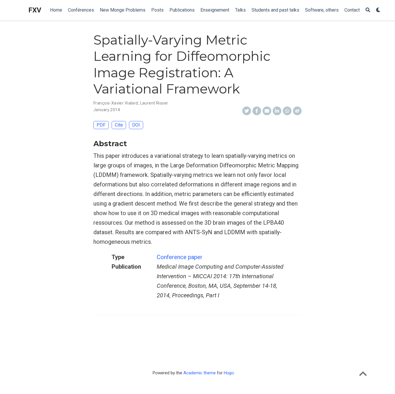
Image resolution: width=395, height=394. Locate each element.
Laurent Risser (154, 103)
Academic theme (199, 372)
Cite (119, 125)
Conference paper (179, 257)
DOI (136, 125)
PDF (101, 125)
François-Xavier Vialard (115, 103)
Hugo (229, 372)
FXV (34, 10)
